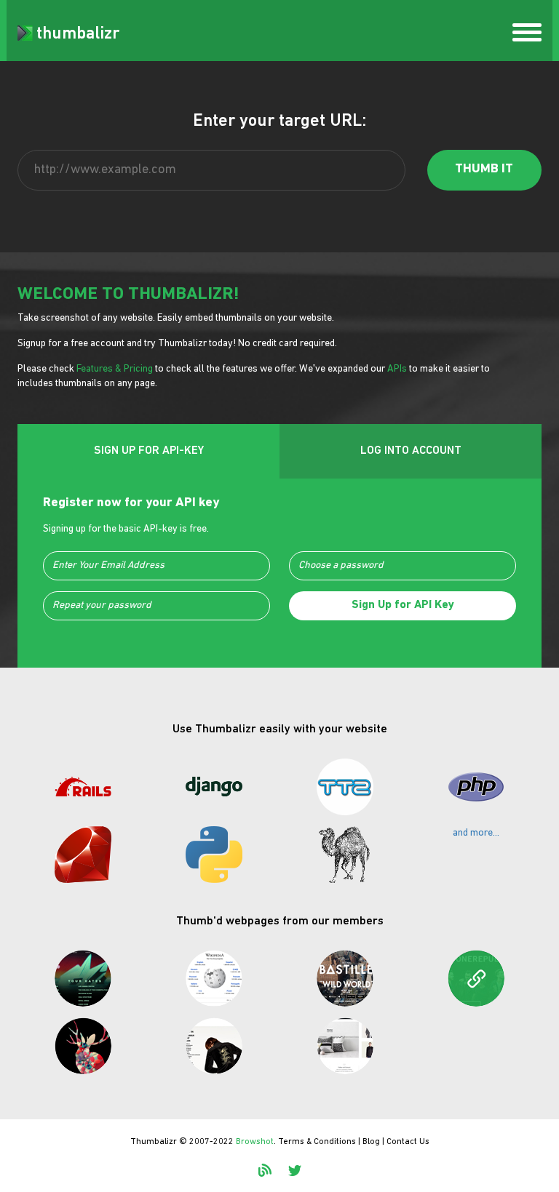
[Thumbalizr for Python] (214, 854)
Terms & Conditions (317, 1141)
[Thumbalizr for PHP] (476, 787)
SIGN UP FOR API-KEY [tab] (149, 451)
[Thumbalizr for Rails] (83, 787)
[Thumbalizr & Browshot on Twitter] (294, 1170)
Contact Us (407, 1141)
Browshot (255, 1141)
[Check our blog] (264, 1170)
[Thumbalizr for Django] (214, 787)
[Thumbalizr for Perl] (345, 854)
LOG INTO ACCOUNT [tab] (410, 451)
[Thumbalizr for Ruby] (83, 854)
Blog (371, 1141)
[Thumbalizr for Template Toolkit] (345, 787)
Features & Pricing (114, 369)
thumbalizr (77, 34)
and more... (476, 833)
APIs (397, 369)
